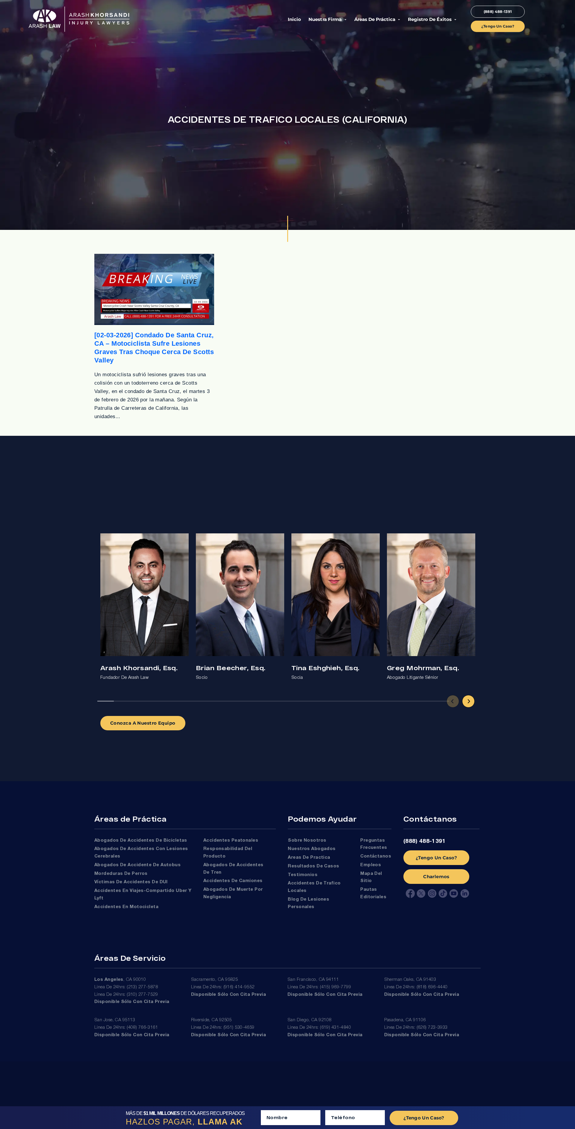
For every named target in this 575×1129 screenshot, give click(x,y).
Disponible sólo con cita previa (132, 1002)
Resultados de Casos (313, 866)
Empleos (370, 865)
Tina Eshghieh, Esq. (325, 667)
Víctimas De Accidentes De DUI (131, 882)
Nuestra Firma (324, 19)
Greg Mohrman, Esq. (423, 667)
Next (468, 701)
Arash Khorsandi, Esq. (139, 667)
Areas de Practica (309, 857)
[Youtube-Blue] (453, 893)
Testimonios (302, 875)
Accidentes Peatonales (230, 840)
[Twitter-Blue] (421, 893)
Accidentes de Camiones (233, 881)
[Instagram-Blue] (432, 893)
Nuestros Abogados (312, 849)
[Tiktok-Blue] (443, 893)
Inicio (294, 19)
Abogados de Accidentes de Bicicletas (140, 840)
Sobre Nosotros (307, 840)
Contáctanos (375, 856)
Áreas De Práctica (374, 19)
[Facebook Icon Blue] (410, 893)
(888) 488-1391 (424, 841)
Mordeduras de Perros (121, 874)
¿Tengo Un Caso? (436, 858)
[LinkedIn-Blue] (464, 893)
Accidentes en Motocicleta (126, 907)
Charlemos (436, 876)
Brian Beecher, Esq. (230, 667)
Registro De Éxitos (429, 19)
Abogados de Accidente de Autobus (137, 865)
